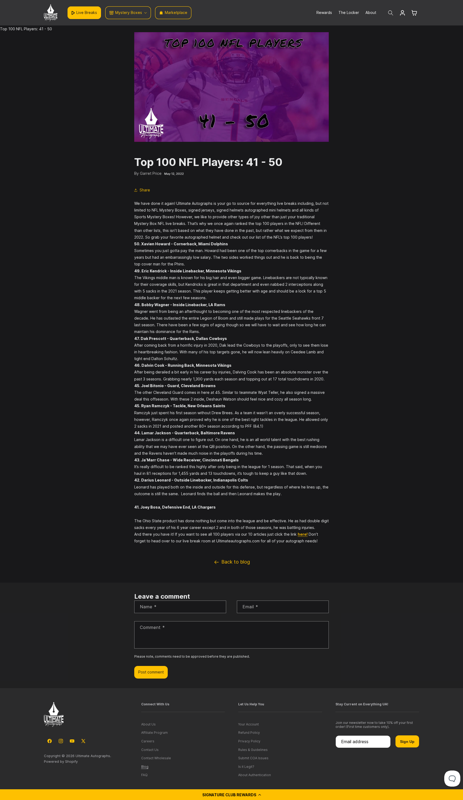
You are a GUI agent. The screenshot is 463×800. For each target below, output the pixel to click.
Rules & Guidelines (253, 750)
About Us (148, 724)
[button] (231, 794)
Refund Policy (249, 733)
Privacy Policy (249, 741)
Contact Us (150, 750)
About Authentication (254, 775)
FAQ (144, 775)
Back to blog (235, 562)
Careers (147, 741)
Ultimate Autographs (93, 756)
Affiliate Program (154, 733)
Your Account (248, 724)
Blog (144, 767)
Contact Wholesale (156, 758)
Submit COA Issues (253, 758)
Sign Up (407, 741)
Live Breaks (86, 12)
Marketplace (176, 12)
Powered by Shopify (61, 761)
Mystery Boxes (128, 12)
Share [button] (145, 190)
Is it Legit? (246, 767)
